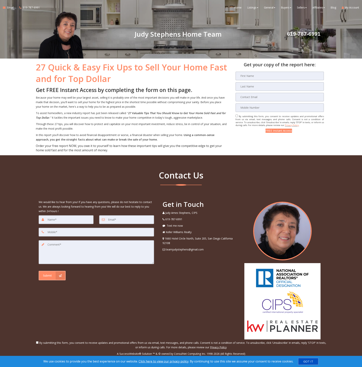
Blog (333, 7)
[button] (278, 131)
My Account (351, 7)
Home (238, 7)
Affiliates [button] (317, 7)
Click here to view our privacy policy (164, 361)
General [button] (268, 7)
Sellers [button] (301, 7)
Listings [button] (251, 7)
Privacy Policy (292, 125)
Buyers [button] (285, 7)
